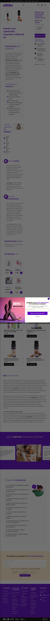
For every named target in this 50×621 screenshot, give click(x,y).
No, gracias (37, 316)
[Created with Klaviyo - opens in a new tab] (25, 323)
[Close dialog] (49, 299)
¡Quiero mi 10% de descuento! (37, 313)
